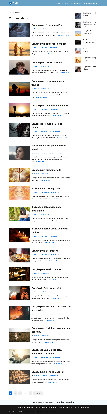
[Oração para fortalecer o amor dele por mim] (19, 335)
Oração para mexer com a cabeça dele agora (89, 24)
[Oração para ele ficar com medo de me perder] (19, 313)
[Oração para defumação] (19, 255)
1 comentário (44, 47)
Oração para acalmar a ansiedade (50, 105)
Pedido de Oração (89, 3)
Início (58, 3)
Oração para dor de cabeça (46, 62)
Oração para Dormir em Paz (46, 25)
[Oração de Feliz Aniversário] (19, 293)
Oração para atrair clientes (46, 269)
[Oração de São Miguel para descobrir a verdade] (19, 356)
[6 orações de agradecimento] (78, 34)
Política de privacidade (81, 407)
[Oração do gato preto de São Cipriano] (78, 43)
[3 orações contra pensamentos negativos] (19, 153)
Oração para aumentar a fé (46, 170)
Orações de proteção (47, 153)
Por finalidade (45, 29)
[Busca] (96, 3)
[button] (68, 3)
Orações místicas (46, 131)
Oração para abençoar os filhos (49, 43)
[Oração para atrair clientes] (19, 274)
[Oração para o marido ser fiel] (19, 377)
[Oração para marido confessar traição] (19, 89)
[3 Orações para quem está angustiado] (19, 214)
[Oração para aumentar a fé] (19, 175)
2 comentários (45, 192)
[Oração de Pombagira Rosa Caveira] (19, 130)
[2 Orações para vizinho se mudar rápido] (19, 235)
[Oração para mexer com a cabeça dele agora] (78, 25)
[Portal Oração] (13, 3)
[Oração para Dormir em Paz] (19, 30)
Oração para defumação (44, 250)
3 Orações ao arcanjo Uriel (46, 188)
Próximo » (38, 393)
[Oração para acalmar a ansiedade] (19, 110)
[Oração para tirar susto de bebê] (78, 51)
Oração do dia (76, 3)
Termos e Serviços (65, 407)
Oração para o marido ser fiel (47, 372)
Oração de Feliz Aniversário (46, 288)
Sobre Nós (21, 407)
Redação (36, 29)
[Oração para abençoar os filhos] (19, 49)
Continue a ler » (63, 35)
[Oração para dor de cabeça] (19, 67)
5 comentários (45, 254)
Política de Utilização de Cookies (46, 407)
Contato (30, 407)
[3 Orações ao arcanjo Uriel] (19, 193)
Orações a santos (46, 357)
